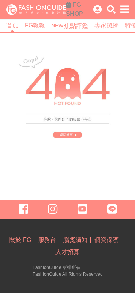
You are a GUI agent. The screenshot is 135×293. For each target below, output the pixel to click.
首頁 (12, 25)
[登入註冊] (97, 9)
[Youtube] (82, 209)
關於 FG (20, 240)
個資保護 (106, 240)
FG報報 (35, 25)
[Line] (110, 209)
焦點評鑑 (69, 26)
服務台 (47, 240)
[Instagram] (53, 209)
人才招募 (68, 252)
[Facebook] (24, 209)
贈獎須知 (75, 240)
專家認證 (106, 25)
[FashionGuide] (36, 9)
